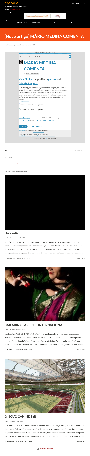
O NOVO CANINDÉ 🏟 (20, 416)
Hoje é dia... (12, 233)
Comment (23, 126)
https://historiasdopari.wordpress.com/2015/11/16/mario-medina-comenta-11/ (37, 136)
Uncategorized (24, 120)
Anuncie (63, 23)
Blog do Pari (12, 3)
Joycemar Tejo (25, 101)
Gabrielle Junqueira (28, 83)
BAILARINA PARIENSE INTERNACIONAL (34, 325)
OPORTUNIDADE (37, 23)
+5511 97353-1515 (14, 9)
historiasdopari (32, 73)
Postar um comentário (12, 164)
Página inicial (8, 23)
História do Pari (22, 23)
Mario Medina (25, 79)
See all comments (36, 126)
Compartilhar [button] (78, 151)
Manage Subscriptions (38, 132)
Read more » (81, 258)
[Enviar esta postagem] (6, 151)
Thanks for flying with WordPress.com (45, 138)
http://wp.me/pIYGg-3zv (44, 120)
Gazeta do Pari (51, 23)
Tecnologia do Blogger (46, 448)
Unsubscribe (22, 130)
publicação (53, 79)
